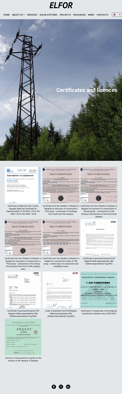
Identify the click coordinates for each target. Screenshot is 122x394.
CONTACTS (102, 15)
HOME (6, 15)
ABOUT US (17, 15)
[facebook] (54, 387)
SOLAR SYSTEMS (48, 15)
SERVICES (32, 15)
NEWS (91, 15)
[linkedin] (68, 387)
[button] (117, 15)
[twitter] (61, 387)
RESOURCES (79, 15)
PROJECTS (65, 15)
